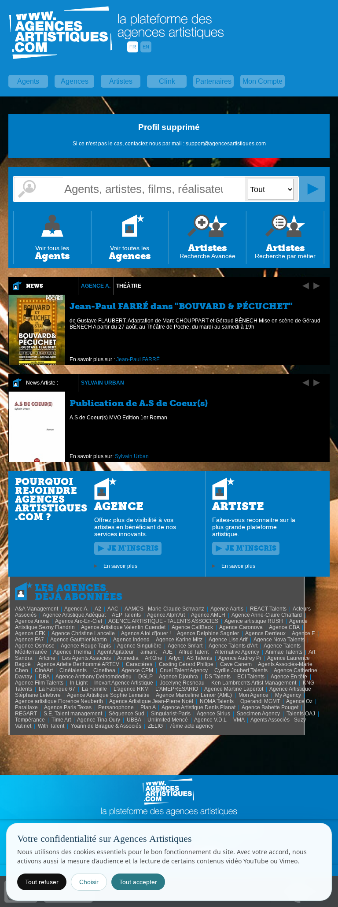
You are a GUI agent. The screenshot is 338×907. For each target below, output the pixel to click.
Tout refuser (42, 881)
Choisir (89, 881)
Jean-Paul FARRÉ (138, 359)
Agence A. (95, 286)
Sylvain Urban (102, 383)
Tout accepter (138, 881)
